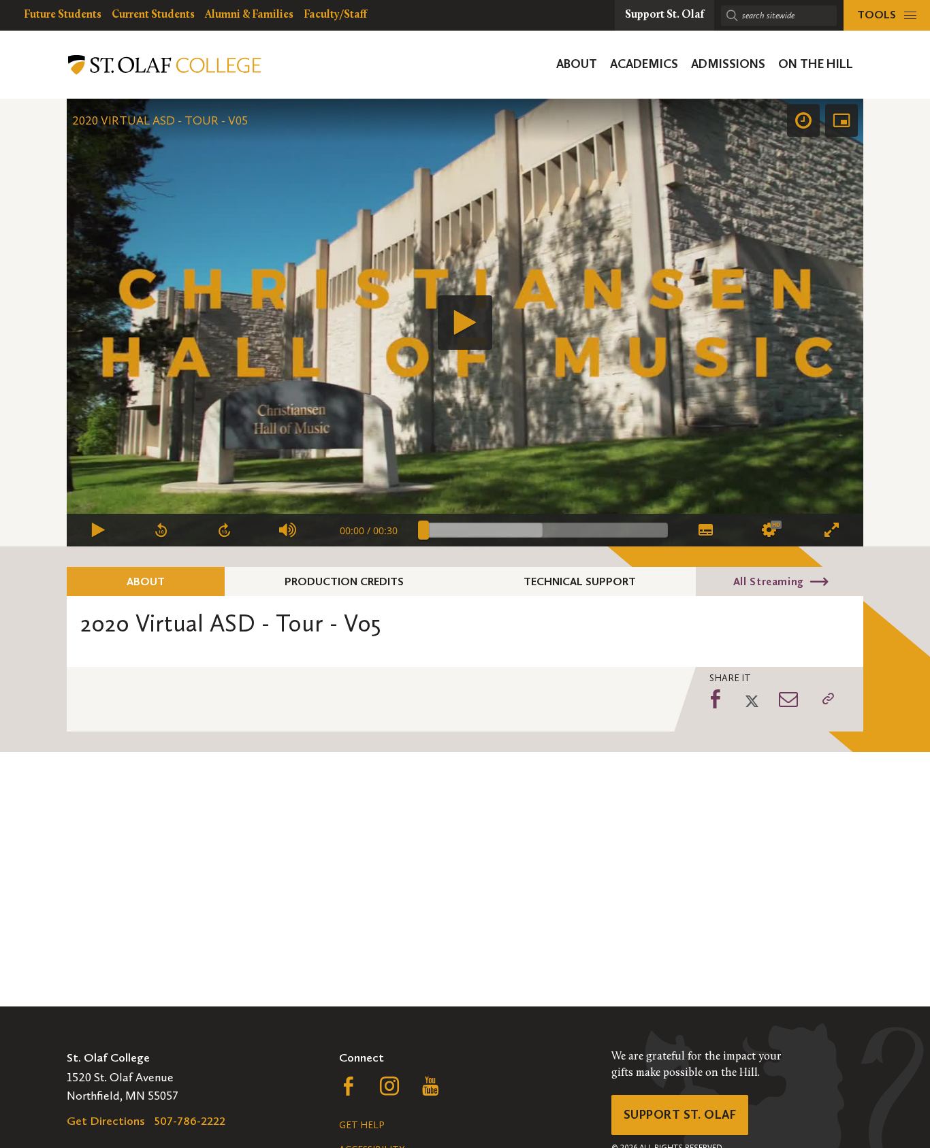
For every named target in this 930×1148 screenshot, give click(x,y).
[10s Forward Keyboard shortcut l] (225, 530)
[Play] (465, 322)
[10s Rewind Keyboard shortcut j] (161, 530)
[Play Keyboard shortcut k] (98, 530)
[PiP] (841, 120)
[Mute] (288, 530)
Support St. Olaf (680, 1114)
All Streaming (768, 581)
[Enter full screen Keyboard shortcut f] (831, 530)
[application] (465, 322)
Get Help (361, 1125)
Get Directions (106, 1120)
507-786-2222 (190, 1120)
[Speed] (803, 120)
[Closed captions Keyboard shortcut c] (705, 530)
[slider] (545, 530)
